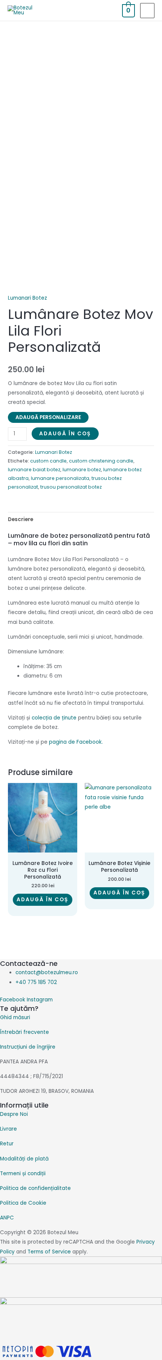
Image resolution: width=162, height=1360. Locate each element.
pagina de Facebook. (76, 742)
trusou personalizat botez (71, 487)
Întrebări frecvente (24, 1032)
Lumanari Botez (27, 298)
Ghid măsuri (15, 1017)
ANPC (7, 1217)
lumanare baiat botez (34, 469)
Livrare (8, 1129)
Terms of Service (49, 1251)
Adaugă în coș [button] (43, 899)
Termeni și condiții (23, 1173)
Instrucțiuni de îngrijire (27, 1047)
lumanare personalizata (60, 478)
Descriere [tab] (20, 519)
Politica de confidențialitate (35, 1188)
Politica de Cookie (23, 1203)
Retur (7, 1143)
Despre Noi (14, 1114)
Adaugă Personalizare (48, 417)
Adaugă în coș (65, 433)
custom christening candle (101, 461)
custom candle (48, 461)
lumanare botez (82, 469)
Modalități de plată (24, 1158)
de (54, 717)
